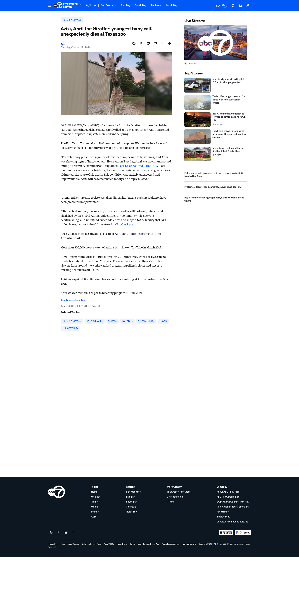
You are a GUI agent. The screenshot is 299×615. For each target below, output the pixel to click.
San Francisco (108, 5)
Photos (94, 511)
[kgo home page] (56, 492)
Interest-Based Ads (151, 544)
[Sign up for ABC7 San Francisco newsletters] (73, 532)
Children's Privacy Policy (92, 544)
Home (94, 492)
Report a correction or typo (73, 300)
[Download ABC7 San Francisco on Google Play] (243, 532)
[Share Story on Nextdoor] (155, 43)
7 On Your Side (175, 497)
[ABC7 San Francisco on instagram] (66, 532)
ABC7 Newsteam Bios (228, 497)
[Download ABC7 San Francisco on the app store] (226, 532)
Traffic (94, 502)
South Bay (140, 5)
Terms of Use (135, 544)
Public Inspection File (170, 544)
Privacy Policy (53, 544)
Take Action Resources (178, 492)
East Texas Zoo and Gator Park (137, 166)
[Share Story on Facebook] (134, 43)
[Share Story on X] (141, 43)
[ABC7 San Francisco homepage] (68, 5)
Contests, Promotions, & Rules (232, 521)
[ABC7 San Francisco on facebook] (51, 532)
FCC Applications (189, 544)
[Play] (215, 42)
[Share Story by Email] (162, 43)
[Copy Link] (169, 43)
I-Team (170, 502)
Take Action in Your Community (233, 506)
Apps (93, 516)
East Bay (125, 5)
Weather (95, 497)
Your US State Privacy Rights (116, 544)
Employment (223, 516)
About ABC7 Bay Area (228, 492)
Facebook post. (125, 224)
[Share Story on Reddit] (148, 43)
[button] (49, 5)
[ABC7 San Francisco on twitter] (58, 532)
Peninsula (156, 5)
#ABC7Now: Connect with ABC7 (234, 502)
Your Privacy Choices (70, 544)
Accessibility (223, 511)
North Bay (171, 5)
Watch (94, 506)
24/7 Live (90, 5)
